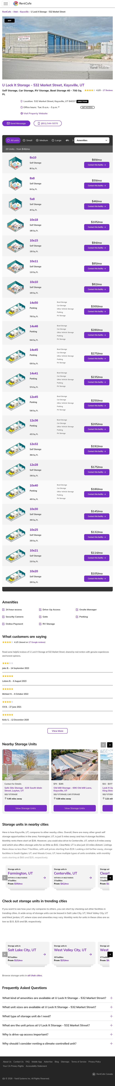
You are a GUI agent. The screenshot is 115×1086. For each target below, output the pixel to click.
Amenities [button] (82, 140)
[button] (48, 123)
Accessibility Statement (36, 1066)
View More (57, 730)
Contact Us (18, 1061)
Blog (57, 1061)
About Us (7, 1061)
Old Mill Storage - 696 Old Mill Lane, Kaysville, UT (73, 789)
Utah (15, 12)
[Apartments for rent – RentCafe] (22, 3)
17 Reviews (108, 90)
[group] (13, 140)
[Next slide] (109, 48)
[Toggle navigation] (5, 3)
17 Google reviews (37, 642)
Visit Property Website (36, 113)
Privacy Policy (94, 1061)
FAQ (28, 1061)
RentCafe (6, 12)
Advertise (48, 1061)
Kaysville (24, 12)
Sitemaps (65, 1061)
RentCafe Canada (104, 1074)
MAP (9, 21)
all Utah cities (34, 975)
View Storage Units (25, 808)
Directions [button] (82, 101)
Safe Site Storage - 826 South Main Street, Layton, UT (23, 789)
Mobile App (37, 1061)
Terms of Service (78, 1061)
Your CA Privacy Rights (13, 1066)
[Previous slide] (3, 140)
